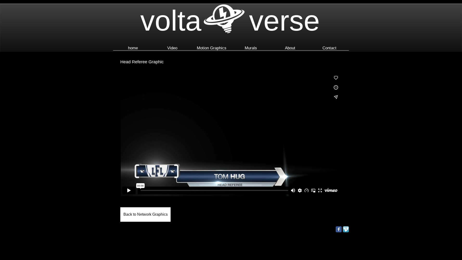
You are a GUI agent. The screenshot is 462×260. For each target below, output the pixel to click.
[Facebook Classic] (339, 229)
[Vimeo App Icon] (346, 229)
